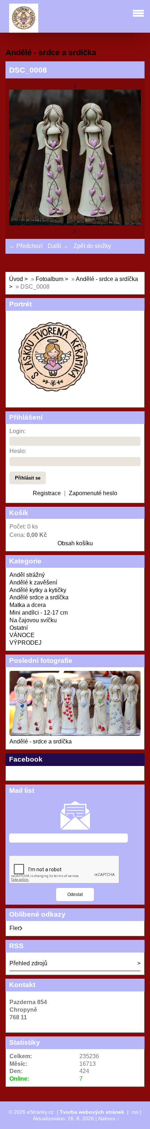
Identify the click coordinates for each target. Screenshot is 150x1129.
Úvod (16, 279)
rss (134, 1112)
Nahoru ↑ (108, 1118)
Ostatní (18, 628)
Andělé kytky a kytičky (37, 590)
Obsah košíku (75, 543)
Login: (17, 431)
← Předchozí (26, 246)
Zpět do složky (92, 246)
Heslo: (17, 451)
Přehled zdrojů (28, 963)
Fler (14, 928)
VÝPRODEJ (25, 643)
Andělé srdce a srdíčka (38, 597)
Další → (58, 246)
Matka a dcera (27, 605)
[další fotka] (75, 231)
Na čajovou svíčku (33, 620)
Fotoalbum (49, 279)
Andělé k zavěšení (33, 582)
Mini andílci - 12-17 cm (38, 613)
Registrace (47, 493)
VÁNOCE (22, 635)
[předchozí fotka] (75, 85)
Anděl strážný (27, 575)
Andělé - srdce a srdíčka (40, 741)
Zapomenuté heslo (93, 493)
